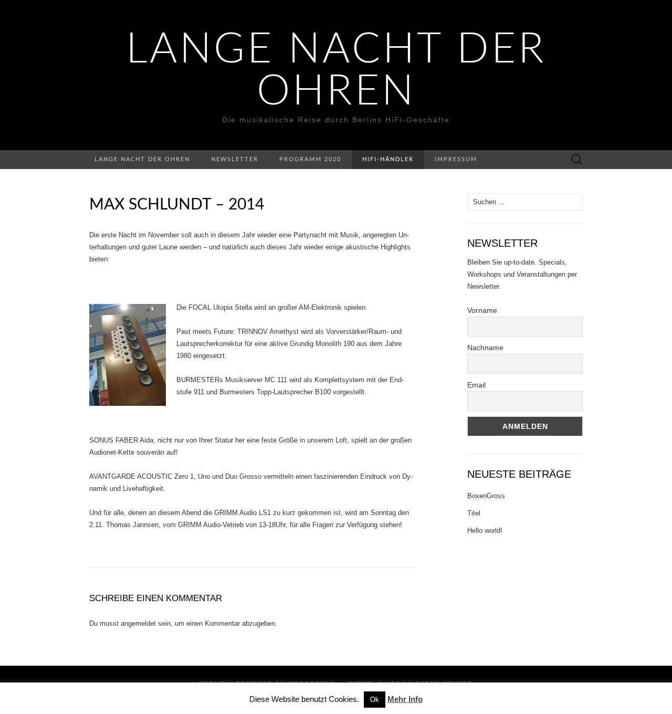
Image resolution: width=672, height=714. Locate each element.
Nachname (485, 347)
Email (476, 385)
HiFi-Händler (388, 159)
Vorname (482, 310)
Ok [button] (374, 700)
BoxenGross (486, 496)
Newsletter (234, 159)
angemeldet (138, 623)
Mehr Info (405, 699)
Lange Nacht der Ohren (336, 71)
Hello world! (484, 530)
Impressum (456, 159)
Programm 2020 (310, 159)
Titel (473, 513)
